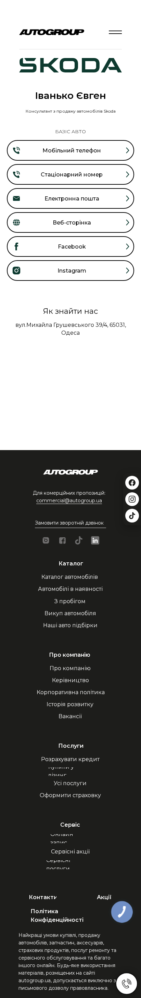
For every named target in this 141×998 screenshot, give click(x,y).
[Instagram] (132, 499)
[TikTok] (132, 516)
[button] (70, 523)
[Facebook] (132, 483)
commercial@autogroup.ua (69, 500)
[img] (115, 32)
